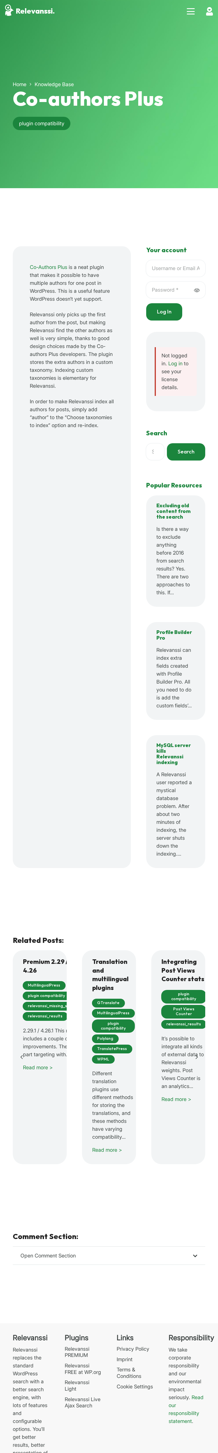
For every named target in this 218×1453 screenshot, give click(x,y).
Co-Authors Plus (48, 267)
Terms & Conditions (129, 1373)
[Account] (209, 11)
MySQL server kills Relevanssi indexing (173, 754)
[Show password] (197, 290)
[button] (191, 11)
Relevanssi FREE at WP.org (83, 1369)
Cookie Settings (135, 1387)
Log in (175, 363)
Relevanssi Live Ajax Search (82, 1402)
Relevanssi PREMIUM (77, 1352)
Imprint (125, 1359)
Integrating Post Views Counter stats (183, 971)
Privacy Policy (133, 1349)
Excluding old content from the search (173, 511)
